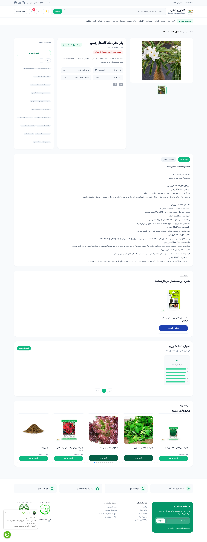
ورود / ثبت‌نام (20, 11)
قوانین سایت (143, 516)
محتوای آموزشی (119, 21)
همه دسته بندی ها (185, 21)
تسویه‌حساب (34, 53)
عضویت (160, 520)
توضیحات (184, 159)
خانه (191, 31)
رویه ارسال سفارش (111, 510)
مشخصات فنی (168, 159)
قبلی (110, 390)
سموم (163, 21)
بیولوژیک (149, 21)
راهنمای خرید (143, 513)
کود (173, 21)
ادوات (157, 21)
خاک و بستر (131, 21)
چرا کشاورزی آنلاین (141, 520)
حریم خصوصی (112, 507)
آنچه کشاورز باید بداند (109, 516)
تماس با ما (97, 21)
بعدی (97, 390)
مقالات (88, 21)
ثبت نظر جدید (24, 348)
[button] (112, 462)
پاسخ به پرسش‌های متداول (108, 513)
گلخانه (141, 21)
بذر (168, 21)
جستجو (57, 11)
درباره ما (107, 21)
